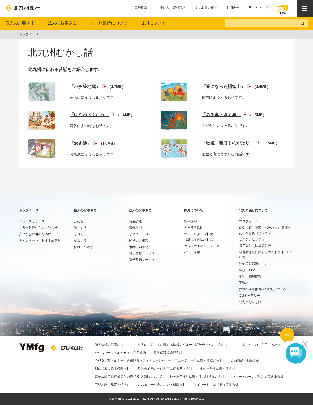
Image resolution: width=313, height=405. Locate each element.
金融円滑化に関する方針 (217, 368)
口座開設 (141, 7)
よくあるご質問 (206, 7)
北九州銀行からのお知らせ (38, 227)
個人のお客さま (19, 23)
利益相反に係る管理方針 (112, 368)
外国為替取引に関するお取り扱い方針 (197, 376)
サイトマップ (258, 7)
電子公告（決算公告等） (256, 246)
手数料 (244, 283)
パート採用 (192, 252)
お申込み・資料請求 (171, 7)
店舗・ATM (247, 270)
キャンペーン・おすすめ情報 (40, 240)
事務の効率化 (138, 247)
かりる (79, 234)
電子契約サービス (142, 259)
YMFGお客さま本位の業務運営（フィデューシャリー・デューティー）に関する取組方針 (159, 360)
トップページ (28, 34)
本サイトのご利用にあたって (262, 344)
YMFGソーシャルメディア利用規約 (120, 353)
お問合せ (232, 7)
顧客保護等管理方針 (168, 353)
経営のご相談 (138, 240)
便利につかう (83, 247)
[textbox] (261, 23)
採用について (153, 23)
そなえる (80, 240)
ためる (79, 221)
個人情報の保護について (112, 344)
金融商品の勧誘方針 (245, 360)
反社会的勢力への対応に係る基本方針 (165, 368)
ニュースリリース (32, 221)
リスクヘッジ (138, 234)
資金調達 (135, 221)
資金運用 (135, 227)
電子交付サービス (142, 253)
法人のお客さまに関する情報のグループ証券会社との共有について (186, 344)
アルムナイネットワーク (201, 246)
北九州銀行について (108, 23)
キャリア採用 (193, 227)
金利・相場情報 (250, 276)
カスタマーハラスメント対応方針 (162, 384)
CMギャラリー (249, 295)
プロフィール (248, 221)
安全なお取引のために (35, 234)
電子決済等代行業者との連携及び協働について (128, 376)
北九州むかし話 (250, 302)
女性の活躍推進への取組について (263, 289)
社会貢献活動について (255, 263)
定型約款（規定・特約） (112, 384)
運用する (80, 227)
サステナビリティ (252, 239)
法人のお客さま (62, 23)
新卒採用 (190, 221)
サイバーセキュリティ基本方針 (216, 384)
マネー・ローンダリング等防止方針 (257, 376)
